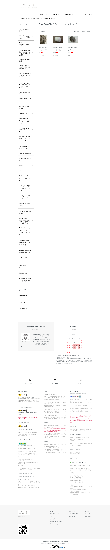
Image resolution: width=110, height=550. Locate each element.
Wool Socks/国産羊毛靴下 (25, 204)
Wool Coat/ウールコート (25, 100)
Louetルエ (22, 303)
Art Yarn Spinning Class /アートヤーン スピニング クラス (25, 231)
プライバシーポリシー (55, 524)
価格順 (83, 31)
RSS (70, 516)
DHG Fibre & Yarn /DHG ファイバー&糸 (24, 129)
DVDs (21, 170)
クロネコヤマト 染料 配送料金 (25, 429)
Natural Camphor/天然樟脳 (25, 212)
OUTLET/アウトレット (24, 259)
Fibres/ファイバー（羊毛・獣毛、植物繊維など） (32, 18)
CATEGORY (42, 14)
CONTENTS (68, 14)
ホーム (19, 18)
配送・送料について (54, 514)
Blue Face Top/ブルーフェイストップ (51, 18)
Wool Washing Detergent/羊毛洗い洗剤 (25, 121)
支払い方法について (54, 519)
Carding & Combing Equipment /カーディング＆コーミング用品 (25, 52)
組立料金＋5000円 (22, 480)
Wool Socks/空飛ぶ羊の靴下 (25, 107)
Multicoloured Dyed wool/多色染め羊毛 (25, 279)
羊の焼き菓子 (23, 273)
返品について (53, 516)
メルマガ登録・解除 (73, 514)
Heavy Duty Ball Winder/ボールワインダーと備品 (24, 242)
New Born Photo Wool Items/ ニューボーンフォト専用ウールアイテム (25, 220)
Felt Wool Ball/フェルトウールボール (24, 147)
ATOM (73, 516)
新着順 (88, 31)
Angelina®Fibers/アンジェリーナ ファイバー (25, 76)
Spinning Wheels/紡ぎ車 (25, 30)
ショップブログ (72, 511)
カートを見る (88, 514)
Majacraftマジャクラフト (24, 296)
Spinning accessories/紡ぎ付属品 (25, 36)
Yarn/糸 (21, 165)
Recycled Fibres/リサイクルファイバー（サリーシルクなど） (24, 85)
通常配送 (31, 397)
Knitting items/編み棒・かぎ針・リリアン (24, 188)
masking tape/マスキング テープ (24, 197)
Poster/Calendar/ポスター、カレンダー (25, 178)
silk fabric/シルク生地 (24, 266)
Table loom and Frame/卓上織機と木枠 (24, 44)
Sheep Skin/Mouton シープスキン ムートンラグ (25, 138)
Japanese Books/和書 (25, 159)
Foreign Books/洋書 (25, 153)
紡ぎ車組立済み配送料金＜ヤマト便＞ (26, 477)
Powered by (47, 547)
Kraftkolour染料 (23, 308)
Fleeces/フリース (24, 114)
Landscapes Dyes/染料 (24, 60)
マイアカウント (82, 9)
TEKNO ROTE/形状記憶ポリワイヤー (25, 251)
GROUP (55, 14)
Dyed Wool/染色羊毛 (24, 93)
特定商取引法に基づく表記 (56, 521)
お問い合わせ (88, 516)
